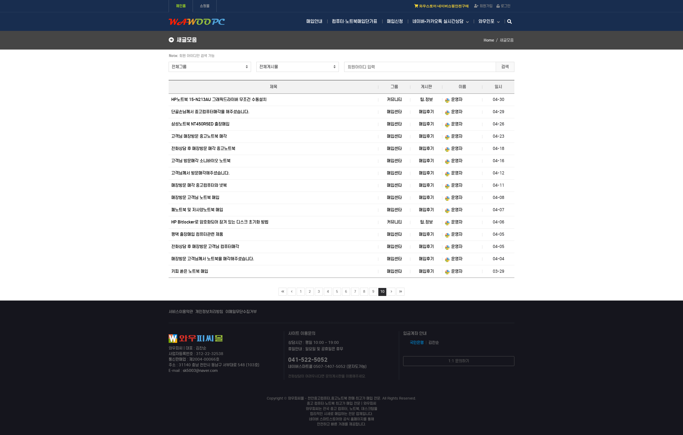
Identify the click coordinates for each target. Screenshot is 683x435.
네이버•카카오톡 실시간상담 (438, 21)
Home (489, 40)
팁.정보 (426, 99)
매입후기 (426, 111)
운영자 (456, 99)
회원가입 (486, 6)
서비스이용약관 (181, 311)
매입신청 (395, 21)
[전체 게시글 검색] (509, 21)
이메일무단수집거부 (241, 311)
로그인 (505, 6)
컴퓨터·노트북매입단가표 (354, 21)
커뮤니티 (394, 99)
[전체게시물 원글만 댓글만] (297, 67)
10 (382, 291)
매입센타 (394, 111)
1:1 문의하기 (458, 361)
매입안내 (314, 21)
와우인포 (487, 21)
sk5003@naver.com (200, 370)
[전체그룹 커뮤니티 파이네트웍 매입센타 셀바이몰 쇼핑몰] (210, 67)
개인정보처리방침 (209, 311)
